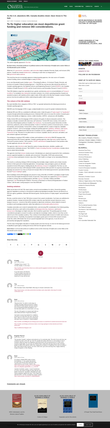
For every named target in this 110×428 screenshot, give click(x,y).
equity (54, 112)
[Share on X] (17, 244)
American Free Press (85, 150)
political (51, 204)
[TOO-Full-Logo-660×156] (23, 6)
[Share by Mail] (66, 244)
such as (40, 178)
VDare (80, 218)
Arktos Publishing (83, 159)
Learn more (88, 424)
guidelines (51, 128)
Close (80, 424)
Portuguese (82, 142)
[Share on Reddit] (59, 244)
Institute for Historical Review (87, 185)
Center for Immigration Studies (87, 163)
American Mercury (84, 154)
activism (56, 204)
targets (58, 112)
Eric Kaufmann (37, 123)
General (24, 21)
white (24, 143)
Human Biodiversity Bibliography (88, 183)
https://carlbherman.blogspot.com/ (22, 327)
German (81, 140)
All (79, 138)
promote (59, 176)
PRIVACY (26, 1)
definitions (57, 128)
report (30, 82)
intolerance (51, 209)
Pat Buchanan (82, 189)
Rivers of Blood (83, 200)
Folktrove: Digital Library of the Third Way (90, 181)
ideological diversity (41, 209)
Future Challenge (17, 171)
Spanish (97, 142)
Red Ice (81, 196)
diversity (20, 146)
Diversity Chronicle (84, 179)
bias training (25, 93)
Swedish (81, 144)
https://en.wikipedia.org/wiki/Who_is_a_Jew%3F (26, 366)
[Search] (101, 6)
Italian (93, 140)
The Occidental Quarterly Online (88, 205)
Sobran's (81, 203)
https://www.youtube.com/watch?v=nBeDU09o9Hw (27, 376)
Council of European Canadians (87, 168)
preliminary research (42, 166)
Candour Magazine (84, 161)
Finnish (89, 138)
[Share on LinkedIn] (38, 244)
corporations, (26, 70)
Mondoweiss (82, 187)
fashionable (46, 204)
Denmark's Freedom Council (87, 176)
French (96, 138)
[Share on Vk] (52, 244)
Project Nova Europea (85, 194)
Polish (98, 140)
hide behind (48, 137)
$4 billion (38, 79)
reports (65, 128)
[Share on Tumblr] (45, 244)
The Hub (28, 62)
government (18, 70)
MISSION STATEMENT (12, 1)
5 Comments (17, 21)
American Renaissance (85, 157)
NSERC (58, 86)
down (29, 72)
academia (22, 74)
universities (36, 70)
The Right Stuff (83, 214)
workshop (11, 157)
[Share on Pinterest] (31, 244)
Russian (90, 142)
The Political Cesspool (85, 207)
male (29, 143)
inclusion (23, 153)
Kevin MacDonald (33, 21)
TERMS (20, 1)
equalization (66, 112)
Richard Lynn (82, 198)
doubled (25, 72)
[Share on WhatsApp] (24, 244)
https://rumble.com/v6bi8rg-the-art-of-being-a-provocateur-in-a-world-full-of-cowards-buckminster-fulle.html (40, 321)
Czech (84, 138)
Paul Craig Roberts (84, 192)
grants (48, 91)
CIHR (25, 88)
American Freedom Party (86, 152)
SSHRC (64, 88)
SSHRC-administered (39, 141)
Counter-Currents (83, 170)
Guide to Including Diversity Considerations (48, 148)
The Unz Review (83, 216)
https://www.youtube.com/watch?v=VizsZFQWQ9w (27, 365)
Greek (87, 140)
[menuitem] (12, 1)
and (15, 180)
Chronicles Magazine (84, 165)
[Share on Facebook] (10, 244)
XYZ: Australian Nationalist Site (87, 220)
